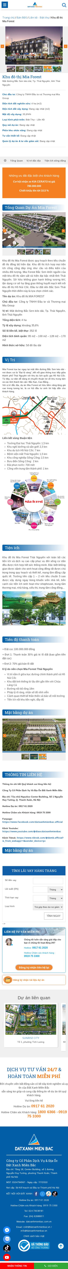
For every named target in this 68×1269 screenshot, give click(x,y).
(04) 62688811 (36, 1216)
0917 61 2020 (42, 1200)
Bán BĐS (22, 17)
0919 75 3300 (50, 1205)
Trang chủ (8, 17)
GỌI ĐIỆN (53, 1265)
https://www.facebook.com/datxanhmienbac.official (32, 821)
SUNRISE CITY (30, 1038)
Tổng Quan (16, 160)
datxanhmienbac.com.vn (39, 1221)
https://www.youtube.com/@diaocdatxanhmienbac (31, 831)
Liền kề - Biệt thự (39, 17)
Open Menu (5, 5)
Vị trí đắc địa (34, 160)
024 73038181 (36, 1210)
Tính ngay (54, 916)
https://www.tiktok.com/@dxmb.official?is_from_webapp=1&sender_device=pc (33, 839)
